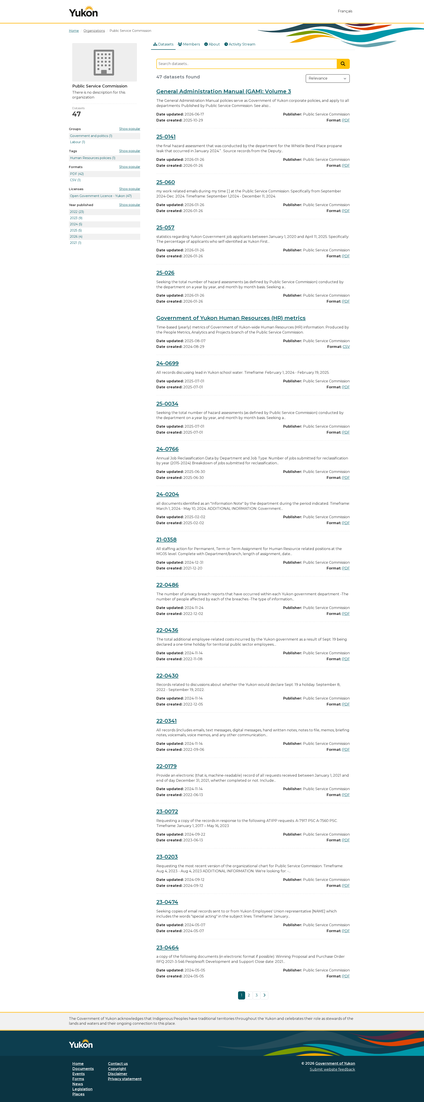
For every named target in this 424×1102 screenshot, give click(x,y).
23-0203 (167, 857)
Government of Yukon (335, 1063)
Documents (83, 1069)
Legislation (82, 1089)
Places (78, 1094)
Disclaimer (117, 1074)
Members (191, 44)
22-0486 (167, 585)
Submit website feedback (332, 1069)
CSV (346, 347)
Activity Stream (242, 44)
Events (78, 1074)
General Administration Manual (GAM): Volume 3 (223, 91)
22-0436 (167, 630)
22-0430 (167, 675)
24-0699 (167, 363)
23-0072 (167, 811)
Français (345, 11)
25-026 (165, 272)
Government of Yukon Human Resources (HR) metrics (231, 318)
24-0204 (167, 494)
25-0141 (166, 136)
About (214, 44)
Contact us (118, 1064)
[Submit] (343, 64)
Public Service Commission (130, 31)
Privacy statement (125, 1079)
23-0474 (167, 902)
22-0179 (166, 766)
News (77, 1084)
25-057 (165, 227)
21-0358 (166, 539)
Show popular (129, 129)
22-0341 (166, 721)
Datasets (165, 44)
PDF (346, 120)
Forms (78, 1079)
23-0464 (167, 947)
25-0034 (167, 403)
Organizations (94, 31)
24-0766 (167, 449)
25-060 (165, 182)
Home (78, 1064)
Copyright (117, 1069)
